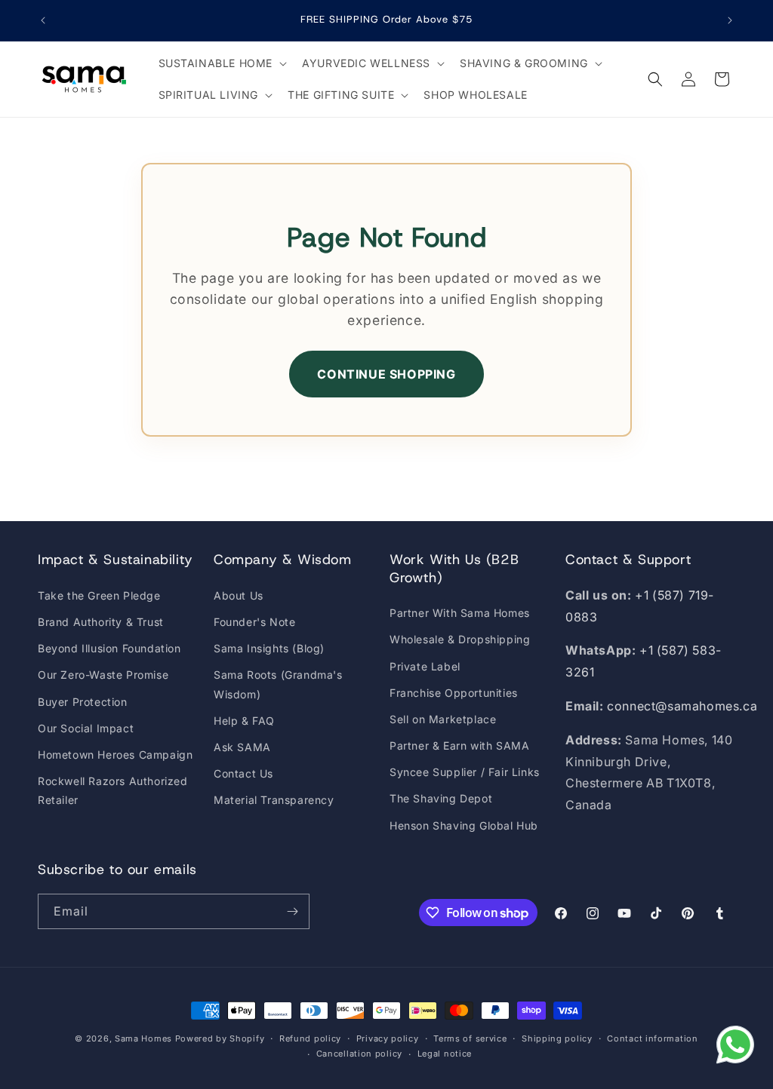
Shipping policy (557, 1038)
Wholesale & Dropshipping (460, 639)
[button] (221, 63)
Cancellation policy (359, 1053)
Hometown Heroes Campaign (115, 754)
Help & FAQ (244, 720)
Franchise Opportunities (454, 692)
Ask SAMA (242, 747)
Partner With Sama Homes (460, 612)
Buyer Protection (83, 701)
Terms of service (470, 1038)
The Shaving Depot (441, 798)
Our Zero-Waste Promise (103, 674)
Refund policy (310, 1038)
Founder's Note (254, 621)
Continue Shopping (386, 374)
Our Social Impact (86, 728)
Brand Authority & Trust (101, 621)
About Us (238, 595)
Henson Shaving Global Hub (464, 825)
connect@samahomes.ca (682, 705)
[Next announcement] (730, 20)
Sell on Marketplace (443, 719)
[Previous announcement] (43, 20)
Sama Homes (143, 1038)
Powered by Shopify (220, 1038)
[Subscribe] (292, 911)
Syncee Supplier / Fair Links (465, 771)
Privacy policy (387, 1038)
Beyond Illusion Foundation (109, 648)
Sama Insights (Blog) (269, 648)
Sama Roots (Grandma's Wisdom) (278, 684)
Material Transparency (274, 799)
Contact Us (243, 773)
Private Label (425, 666)
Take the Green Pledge (99, 595)
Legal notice (444, 1053)
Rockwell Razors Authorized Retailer (113, 790)
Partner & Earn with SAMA (459, 745)
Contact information (652, 1038)
